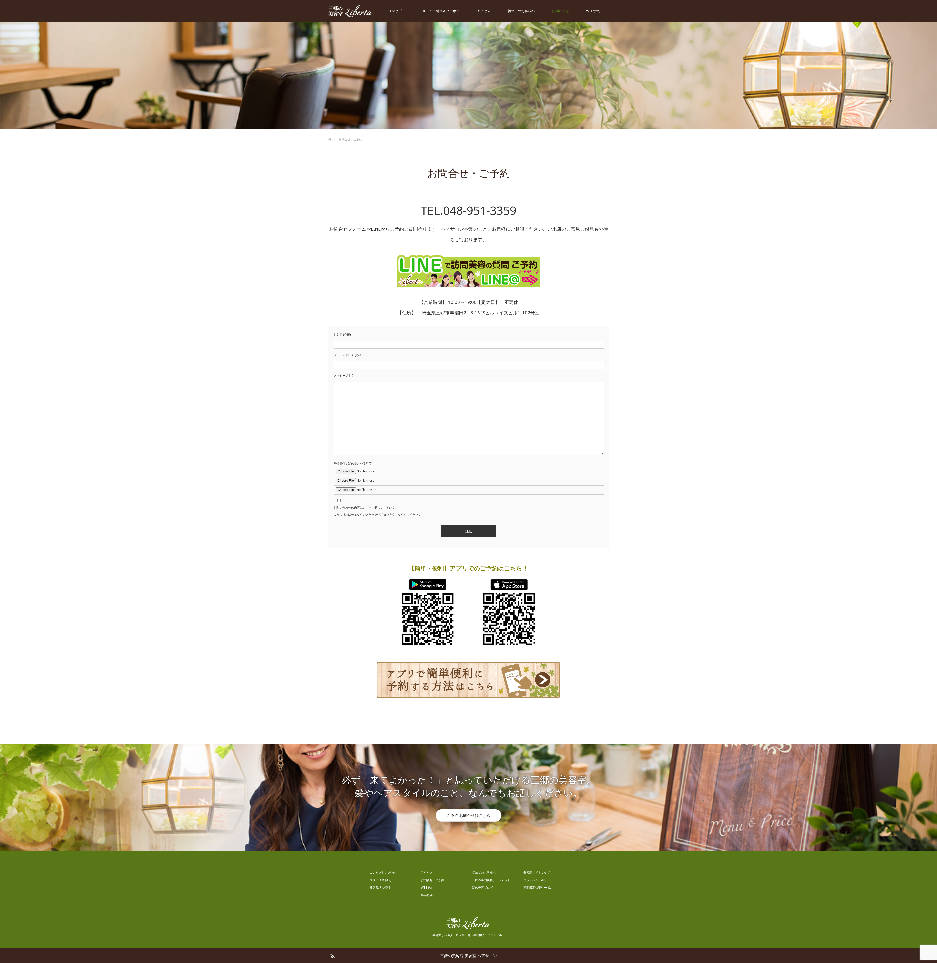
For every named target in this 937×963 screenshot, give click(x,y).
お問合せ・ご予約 (432, 880)
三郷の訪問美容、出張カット (491, 880)
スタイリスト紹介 (381, 880)
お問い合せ (560, 11)
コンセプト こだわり (383, 872)
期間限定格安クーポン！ (539, 887)
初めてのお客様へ (521, 11)
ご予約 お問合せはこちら (468, 815)
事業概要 (427, 895)
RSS (332, 955)
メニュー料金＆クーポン (441, 11)
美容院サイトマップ (536, 872)
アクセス (483, 11)
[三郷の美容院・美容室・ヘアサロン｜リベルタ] (350, 11)
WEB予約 (593, 11)
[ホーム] (329, 131)
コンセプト (396, 11)
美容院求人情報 (380, 887)
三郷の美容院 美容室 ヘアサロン (468, 955)
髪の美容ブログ (482, 887)
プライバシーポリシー (538, 880)
